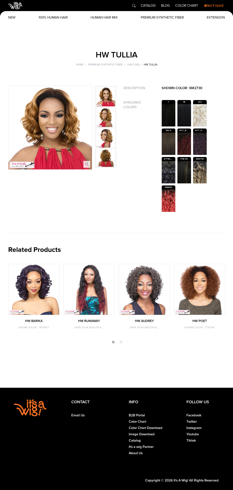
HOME (79, 64)
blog (165, 6)
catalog (148, 6)
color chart (186, 6)
